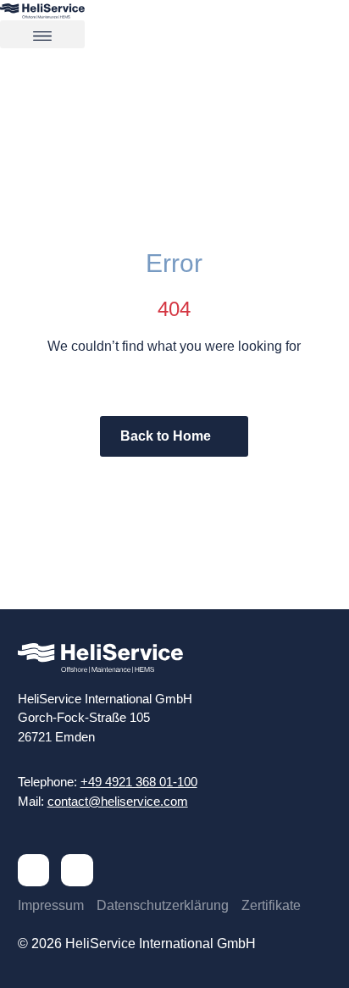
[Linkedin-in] (34, 870)
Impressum (51, 905)
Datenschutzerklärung (163, 905)
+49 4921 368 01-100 (138, 781)
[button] (42, 34)
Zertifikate (271, 905)
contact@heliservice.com (117, 801)
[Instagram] (77, 870)
